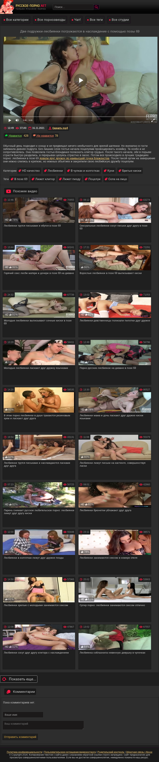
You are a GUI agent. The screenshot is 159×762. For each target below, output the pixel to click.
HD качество (31, 170)
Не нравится (45, 135)
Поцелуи (94, 179)
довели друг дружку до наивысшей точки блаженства (74, 158)
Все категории (17, 20)
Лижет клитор (45, 179)
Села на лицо (117, 179)
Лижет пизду (71, 179)
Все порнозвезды (51, 20)
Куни (110, 170)
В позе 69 (20, 179)
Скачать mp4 (60, 128)
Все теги (96, 20)
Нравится (15, 135)
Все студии (120, 20)
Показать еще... (22, 679)
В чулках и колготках (85, 170)
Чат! (77, 20)
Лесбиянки (55, 170)
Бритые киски (131, 170)
